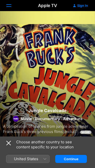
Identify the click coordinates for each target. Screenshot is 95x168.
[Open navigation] (11, 5)
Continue (71, 159)
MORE (86, 132)
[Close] (8, 143)
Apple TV (47, 5)
